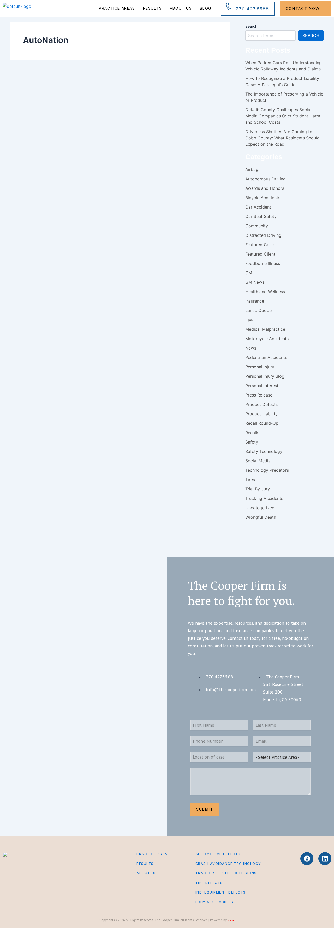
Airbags (76, 101)
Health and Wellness (265, 291)
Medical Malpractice (265, 329)
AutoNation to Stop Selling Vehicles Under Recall (138, 131)
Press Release (258, 395)
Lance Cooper (259, 310)
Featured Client (260, 254)
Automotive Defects (218, 854)
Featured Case (259, 244)
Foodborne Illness (262, 263)
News (250, 348)
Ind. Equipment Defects (220, 892)
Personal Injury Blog (135, 101)
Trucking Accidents (264, 498)
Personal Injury (111, 101)
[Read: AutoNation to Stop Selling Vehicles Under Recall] (37, 98)
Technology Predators (267, 470)
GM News (254, 282)
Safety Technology (263, 451)
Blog (206, 8)
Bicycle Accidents (262, 197)
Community (256, 225)
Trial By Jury (257, 489)
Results (152, 8)
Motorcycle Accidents (267, 338)
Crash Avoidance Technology (228, 864)
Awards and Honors (264, 188)
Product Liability (261, 413)
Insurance (254, 301)
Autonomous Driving (265, 178)
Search (251, 26)
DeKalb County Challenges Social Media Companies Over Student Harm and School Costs (282, 116)
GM (248, 272)
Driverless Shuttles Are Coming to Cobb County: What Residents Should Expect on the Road (282, 138)
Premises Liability (214, 902)
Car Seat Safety (261, 216)
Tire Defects (209, 883)
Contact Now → (305, 8)
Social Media (258, 460)
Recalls (178, 101)
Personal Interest (261, 385)
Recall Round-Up (261, 423)
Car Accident (92, 101)
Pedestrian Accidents (266, 357)
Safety (189, 101)
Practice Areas (117, 8)
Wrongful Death (260, 517)
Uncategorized (260, 507)
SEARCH (310, 35)
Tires (250, 479)
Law (249, 319)
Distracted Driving (263, 235)
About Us (181, 8)
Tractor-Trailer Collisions (226, 873)
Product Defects (161, 101)
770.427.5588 (252, 8)
